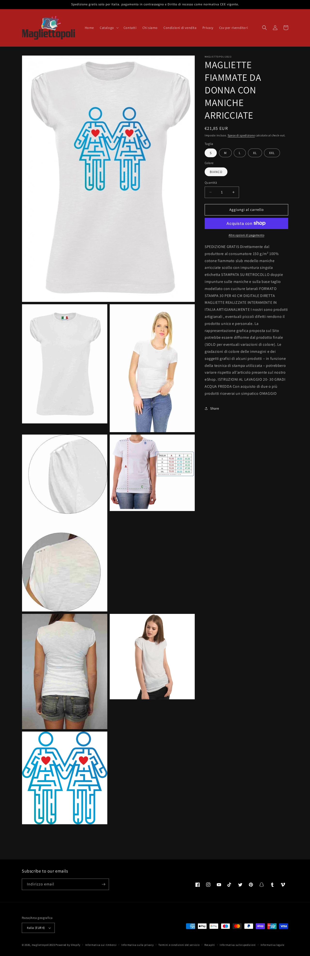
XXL (272, 152)
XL (255, 152)
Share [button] (214, 408)
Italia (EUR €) (36, 928)
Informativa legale (272, 945)
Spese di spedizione (241, 135)
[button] (109, 28)
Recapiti (209, 945)
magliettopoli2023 (43, 945)
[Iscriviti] (103, 884)
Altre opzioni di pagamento (246, 235)
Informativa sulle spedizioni (238, 945)
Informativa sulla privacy (137, 945)
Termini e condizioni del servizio (179, 945)
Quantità (211, 183)
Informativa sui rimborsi (101, 945)
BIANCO (216, 172)
